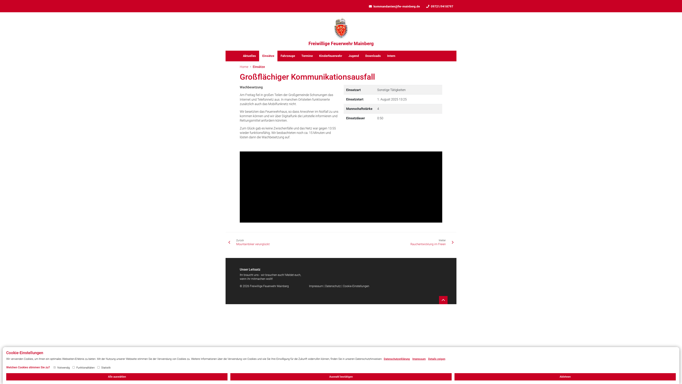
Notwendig (63, 367)
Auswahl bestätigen (341, 376)
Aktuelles (249, 56)
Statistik (106, 367)
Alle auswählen (117, 376)
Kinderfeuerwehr (330, 56)
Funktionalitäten (85, 367)
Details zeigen (436, 359)
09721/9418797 (442, 6)
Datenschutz (333, 286)
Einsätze (268, 56)
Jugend (353, 56)
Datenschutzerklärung (397, 359)
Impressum (316, 286)
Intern (391, 56)
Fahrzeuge (288, 56)
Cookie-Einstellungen (356, 286)
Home (244, 67)
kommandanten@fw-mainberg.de (397, 6)
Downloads (373, 56)
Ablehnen (565, 376)
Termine (307, 56)
